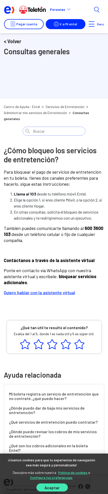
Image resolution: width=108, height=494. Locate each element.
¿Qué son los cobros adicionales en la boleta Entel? (48, 448)
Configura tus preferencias (51, 477)
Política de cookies (72, 472)
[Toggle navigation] (91, 24)
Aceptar (52, 487)
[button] (62, 10)
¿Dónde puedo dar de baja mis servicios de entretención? (47, 410)
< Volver (12, 41)
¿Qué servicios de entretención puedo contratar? (53, 422)
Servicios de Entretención (64, 107)
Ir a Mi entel (68, 24)
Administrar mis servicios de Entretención (35, 113)
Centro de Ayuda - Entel (22, 107)
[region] (54, 474)
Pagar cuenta (26, 24)
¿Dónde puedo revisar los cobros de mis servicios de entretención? (53, 433)
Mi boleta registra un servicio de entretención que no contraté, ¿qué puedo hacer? (54, 396)
